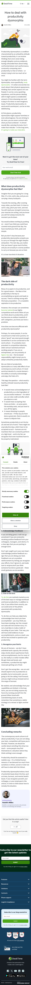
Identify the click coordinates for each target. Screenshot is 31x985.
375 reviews (20, 940)
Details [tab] (15, 462)
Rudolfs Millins (7, 25)
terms (18, 178)
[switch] (26, 496)
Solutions (4, 888)
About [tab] (25, 462)
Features (4, 879)
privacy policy (24, 178)
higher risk (5, 355)
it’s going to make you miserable (13, 130)
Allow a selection (15, 520)
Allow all (15, 515)
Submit (15, 862)
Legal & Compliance (8, 902)
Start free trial (15, 172)
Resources (4, 884)
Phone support (6, 897)
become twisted (7, 310)
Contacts (4, 893)
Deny (15, 526)
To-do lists (5, 597)
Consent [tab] (5, 462)
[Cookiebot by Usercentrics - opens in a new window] (22, 457)
